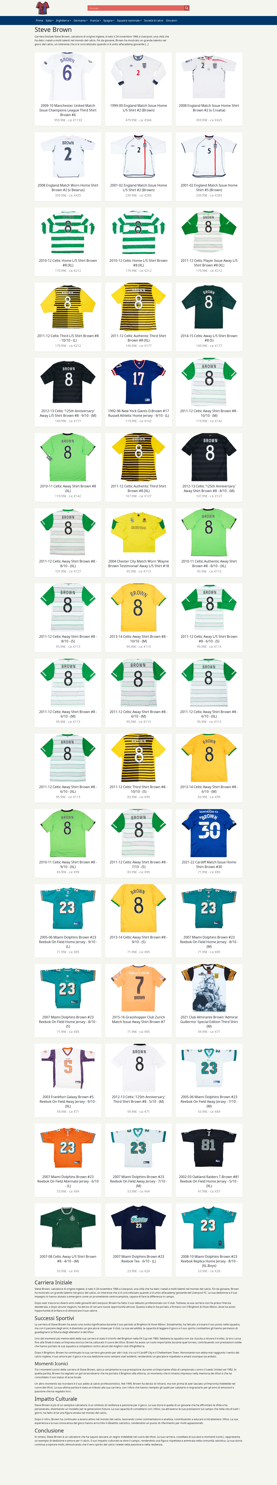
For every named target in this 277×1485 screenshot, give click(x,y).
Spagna (108, 20)
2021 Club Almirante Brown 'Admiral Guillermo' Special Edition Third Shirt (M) (209, 1022)
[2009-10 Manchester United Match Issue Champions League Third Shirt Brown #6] (68, 77)
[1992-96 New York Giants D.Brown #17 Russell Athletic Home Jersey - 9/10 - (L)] (138, 382)
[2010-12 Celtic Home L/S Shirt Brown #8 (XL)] (68, 232)
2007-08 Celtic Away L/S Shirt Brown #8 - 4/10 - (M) (68, 1258)
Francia (94, 20)
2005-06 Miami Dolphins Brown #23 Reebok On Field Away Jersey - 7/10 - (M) (209, 1101)
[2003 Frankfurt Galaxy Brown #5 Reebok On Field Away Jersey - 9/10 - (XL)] (68, 1068)
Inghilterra (62, 20)
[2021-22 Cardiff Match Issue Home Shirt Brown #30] (209, 833)
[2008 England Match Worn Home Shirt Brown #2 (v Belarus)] (68, 156)
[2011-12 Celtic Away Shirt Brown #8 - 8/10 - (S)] (68, 607)
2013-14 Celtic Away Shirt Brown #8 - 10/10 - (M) (139, 638)
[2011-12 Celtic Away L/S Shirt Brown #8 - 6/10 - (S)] (209, 607)
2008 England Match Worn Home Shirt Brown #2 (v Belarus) (68, 187)
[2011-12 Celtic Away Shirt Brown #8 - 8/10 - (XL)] (68, 532)
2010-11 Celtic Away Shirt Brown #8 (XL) (68, 488)
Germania (80, 20)
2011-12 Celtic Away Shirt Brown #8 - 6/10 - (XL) (209, 714)
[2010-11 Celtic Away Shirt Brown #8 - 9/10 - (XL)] (68, 833)
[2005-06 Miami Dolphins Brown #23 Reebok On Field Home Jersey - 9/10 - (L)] (68, 908)
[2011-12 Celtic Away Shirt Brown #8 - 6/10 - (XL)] (209, 683)
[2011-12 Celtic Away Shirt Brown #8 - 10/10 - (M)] (209, 382)
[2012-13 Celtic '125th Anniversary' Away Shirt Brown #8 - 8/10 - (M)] (209, 457)
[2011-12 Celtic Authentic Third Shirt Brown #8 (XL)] (138, 307)
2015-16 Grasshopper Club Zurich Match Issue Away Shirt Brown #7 (138, 1019)
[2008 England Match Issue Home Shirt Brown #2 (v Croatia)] (209, 77)
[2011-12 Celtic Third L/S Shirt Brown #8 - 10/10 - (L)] (68, 307)
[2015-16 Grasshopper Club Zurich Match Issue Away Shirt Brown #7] (138, 988)
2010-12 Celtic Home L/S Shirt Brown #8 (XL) (68, 262)
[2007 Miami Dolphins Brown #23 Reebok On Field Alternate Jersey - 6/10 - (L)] (68, 1148)
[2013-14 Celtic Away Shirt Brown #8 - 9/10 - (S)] (138, 908)
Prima (39, 20)
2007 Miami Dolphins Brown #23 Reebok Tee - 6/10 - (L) (138, 1258)
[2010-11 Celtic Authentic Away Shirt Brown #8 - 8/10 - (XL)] (209, 532)
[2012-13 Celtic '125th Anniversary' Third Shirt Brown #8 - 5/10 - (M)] (138, 1068)
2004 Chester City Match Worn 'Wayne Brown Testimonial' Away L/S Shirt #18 (138, 563)
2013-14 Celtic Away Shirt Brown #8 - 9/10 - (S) (139, 939)
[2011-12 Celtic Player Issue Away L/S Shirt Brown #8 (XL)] (209, 232)
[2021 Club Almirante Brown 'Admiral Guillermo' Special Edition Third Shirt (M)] (209, 988)
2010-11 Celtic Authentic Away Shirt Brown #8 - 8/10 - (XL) (209, 563)
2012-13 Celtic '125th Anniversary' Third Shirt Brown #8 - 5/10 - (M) (138, 1099)
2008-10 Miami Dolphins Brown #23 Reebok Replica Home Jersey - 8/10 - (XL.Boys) (209, 1261)
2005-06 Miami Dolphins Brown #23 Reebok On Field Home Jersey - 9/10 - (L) (68, 942)
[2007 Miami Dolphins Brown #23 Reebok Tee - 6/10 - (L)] (138, 1228)
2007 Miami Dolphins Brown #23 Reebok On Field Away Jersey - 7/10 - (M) (138, 1181)
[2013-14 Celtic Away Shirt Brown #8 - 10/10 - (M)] (138, 607)
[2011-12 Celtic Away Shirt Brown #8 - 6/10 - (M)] (68, 683)
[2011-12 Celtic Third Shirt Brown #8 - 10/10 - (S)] (138, 758)
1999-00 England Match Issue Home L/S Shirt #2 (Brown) (138, 107)
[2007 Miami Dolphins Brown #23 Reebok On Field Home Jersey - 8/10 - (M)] (209, 908)
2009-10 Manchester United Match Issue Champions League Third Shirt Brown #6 (68, 110)
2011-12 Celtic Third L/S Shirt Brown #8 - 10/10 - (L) (68, 338)
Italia (49, 20)
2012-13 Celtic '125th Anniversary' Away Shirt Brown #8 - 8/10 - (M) (209, 488)
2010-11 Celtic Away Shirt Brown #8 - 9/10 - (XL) (68, 864)
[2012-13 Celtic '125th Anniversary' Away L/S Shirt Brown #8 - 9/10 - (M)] (68, 382)
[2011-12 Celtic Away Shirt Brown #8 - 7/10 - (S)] (138, 833)
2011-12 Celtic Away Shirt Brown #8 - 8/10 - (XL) (68, 563)
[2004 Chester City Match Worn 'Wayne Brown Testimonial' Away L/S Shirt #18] (138, 532)
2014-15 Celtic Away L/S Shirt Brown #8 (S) (209, 338)
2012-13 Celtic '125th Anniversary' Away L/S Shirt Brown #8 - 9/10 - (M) (68, 413)
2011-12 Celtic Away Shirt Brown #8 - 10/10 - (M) (209, 413)
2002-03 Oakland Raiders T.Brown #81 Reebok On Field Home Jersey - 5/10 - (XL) (209, 1181)
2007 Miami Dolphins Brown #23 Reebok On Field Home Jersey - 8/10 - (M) (209, 942)
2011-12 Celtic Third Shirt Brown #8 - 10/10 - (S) (138, 789)
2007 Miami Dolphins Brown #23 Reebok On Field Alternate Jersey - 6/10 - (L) (68, 1181)
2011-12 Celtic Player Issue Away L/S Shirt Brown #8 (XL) (209, 262)
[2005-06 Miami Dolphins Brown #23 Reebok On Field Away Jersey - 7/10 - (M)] (209, 1068)
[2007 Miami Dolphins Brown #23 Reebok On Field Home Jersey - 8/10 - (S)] (68, 988)
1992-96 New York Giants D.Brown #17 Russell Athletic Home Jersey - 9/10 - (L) (138, 413)
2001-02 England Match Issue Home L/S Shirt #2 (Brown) (138, 187)
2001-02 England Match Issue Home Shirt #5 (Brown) (209, 187)
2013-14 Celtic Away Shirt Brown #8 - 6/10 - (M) (209, 789)
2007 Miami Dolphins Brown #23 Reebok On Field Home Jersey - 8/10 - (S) (68, 1022)
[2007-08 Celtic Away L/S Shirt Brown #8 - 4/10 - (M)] (68, 1228)
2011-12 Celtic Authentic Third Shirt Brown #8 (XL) (138, 338)
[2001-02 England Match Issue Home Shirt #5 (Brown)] (209, 156)
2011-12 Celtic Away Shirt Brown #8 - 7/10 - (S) (139, 864)
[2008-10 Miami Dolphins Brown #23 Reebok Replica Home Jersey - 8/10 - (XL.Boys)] (209, 1228)
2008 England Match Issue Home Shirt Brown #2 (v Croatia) (209, 107)
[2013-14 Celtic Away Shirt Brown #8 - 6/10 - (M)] (209, 758)
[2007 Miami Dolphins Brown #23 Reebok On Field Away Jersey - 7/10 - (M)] (138, 1148)
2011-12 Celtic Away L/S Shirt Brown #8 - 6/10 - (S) (209, 638)
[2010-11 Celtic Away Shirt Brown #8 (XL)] (68, 457)
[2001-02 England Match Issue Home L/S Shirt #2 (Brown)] (138, 156)
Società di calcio (153, 20)
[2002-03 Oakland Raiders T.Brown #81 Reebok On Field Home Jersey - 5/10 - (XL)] (209, 1148)
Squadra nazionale (128, 20)
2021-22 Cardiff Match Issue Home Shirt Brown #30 (209, 864)
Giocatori (171, 20)
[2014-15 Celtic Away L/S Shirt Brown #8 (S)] (209, 307)
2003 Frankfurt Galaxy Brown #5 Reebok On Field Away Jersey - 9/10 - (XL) (68, 1101)
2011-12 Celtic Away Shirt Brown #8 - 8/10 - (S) (68, 638)
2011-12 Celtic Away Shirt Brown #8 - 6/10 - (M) (68, 714)
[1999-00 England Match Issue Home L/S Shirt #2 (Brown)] (138, 77)
